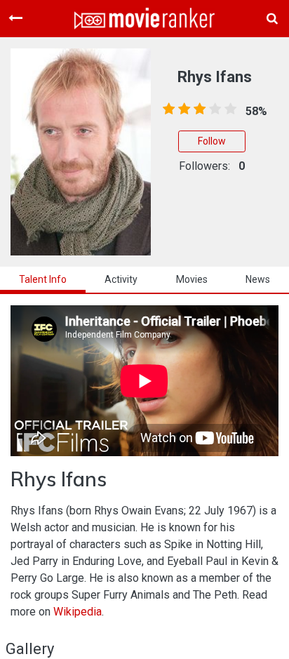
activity (121, 279)
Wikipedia (77, 611)
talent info (43, 279)
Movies (192, 279)
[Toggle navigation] (15, 18)
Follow (212, 141)
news (258, 279)
